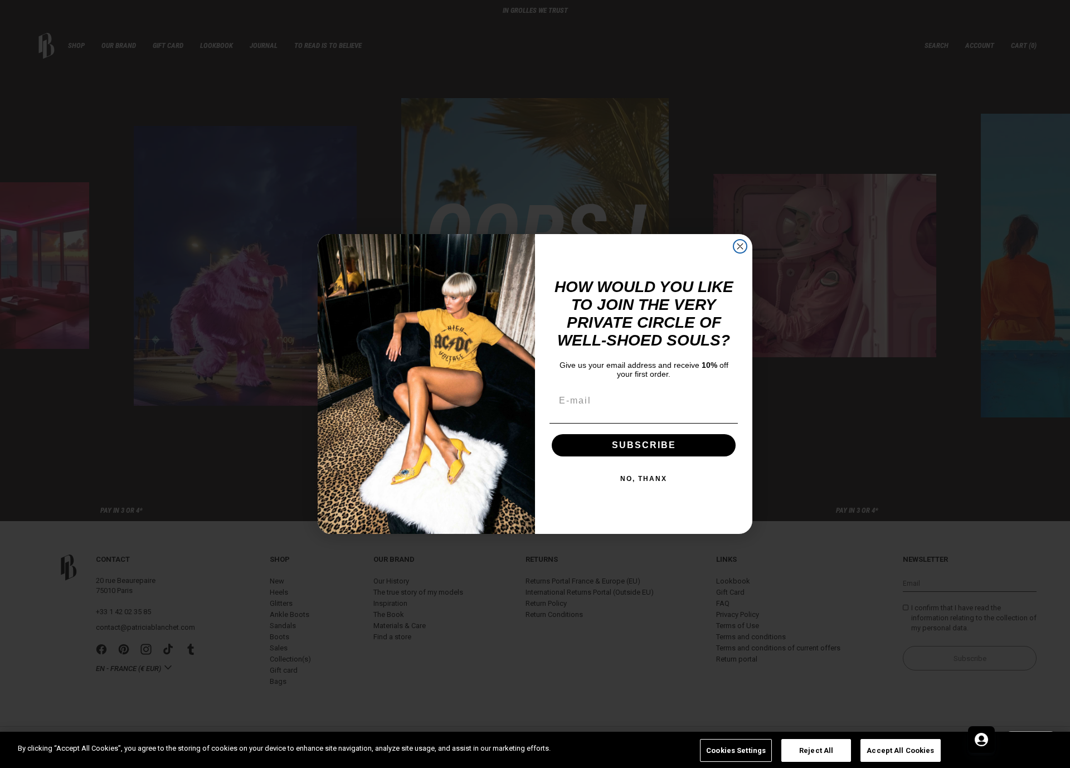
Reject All (816, 750)
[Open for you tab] (981, 739)
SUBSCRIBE (644, 445)
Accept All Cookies (900, 750)
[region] (535, 750)
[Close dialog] (740, 246)
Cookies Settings (736, 750)
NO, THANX (643, 479)
